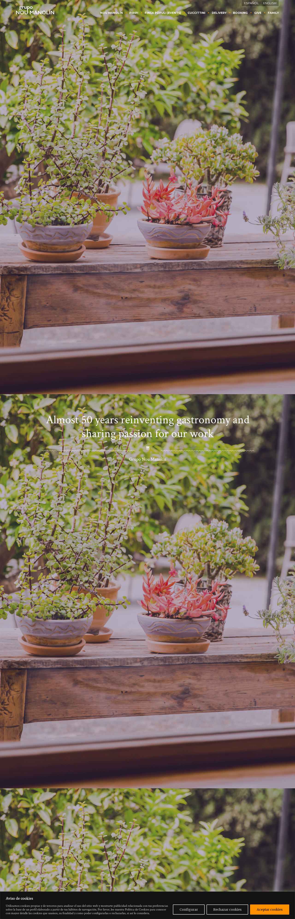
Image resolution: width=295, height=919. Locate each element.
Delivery (219, 13)
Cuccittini (196, 13)
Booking (240, 13)
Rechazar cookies (227, 909)
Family (273, 13)
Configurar (189, 909)
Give (257, 13)
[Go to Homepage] (35, 10)
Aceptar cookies (270, 909)
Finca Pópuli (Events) (163, 13)
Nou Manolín (111, 13)
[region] (147, 905)
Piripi (133, 13)
